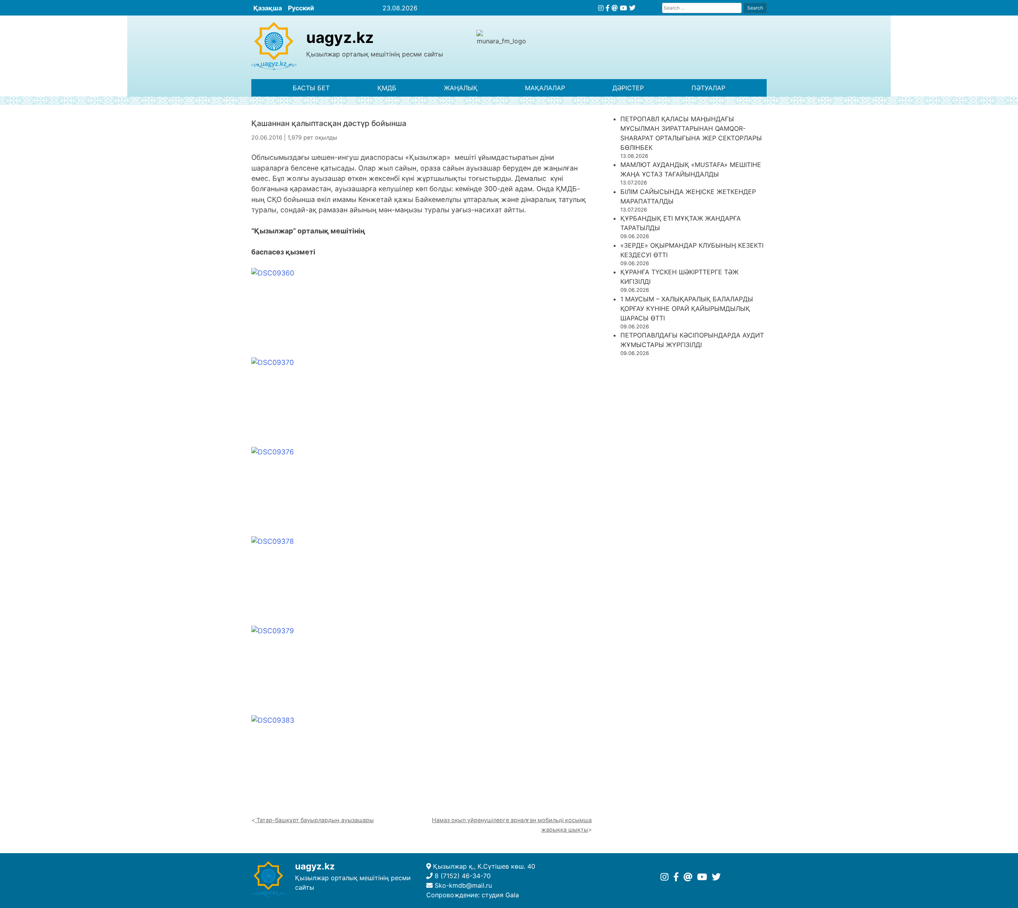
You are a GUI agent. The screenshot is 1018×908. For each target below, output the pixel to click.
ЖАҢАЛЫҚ (461, 88)
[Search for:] (702, 7)
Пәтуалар (708, 88)
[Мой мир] (615, 8)
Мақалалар (545, 88)
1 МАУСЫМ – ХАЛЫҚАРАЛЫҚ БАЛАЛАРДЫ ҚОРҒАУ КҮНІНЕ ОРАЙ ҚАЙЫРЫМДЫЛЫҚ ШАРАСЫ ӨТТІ (686, 308)
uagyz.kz (340, 37)
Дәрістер (628, 88)
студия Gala (500, 895)
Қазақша (267, 8)
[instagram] (601, 8)
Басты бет (311, 88)
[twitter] (632, 8)
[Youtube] (623, 8)
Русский (301, 8)
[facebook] (608, 8)
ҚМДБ (386, 88)
